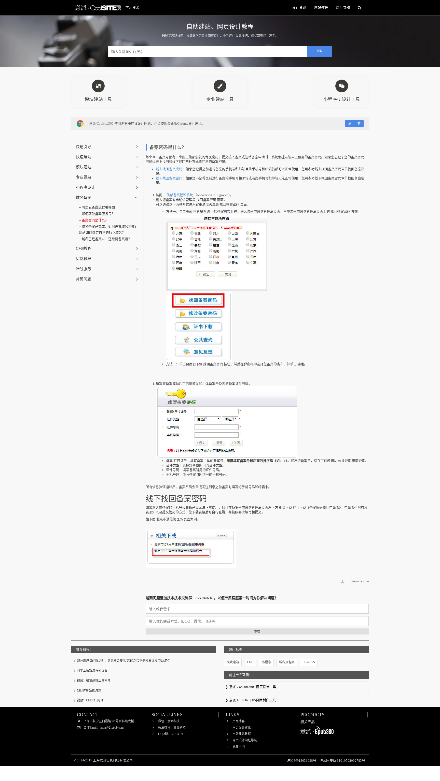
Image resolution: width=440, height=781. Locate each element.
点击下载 (354, 123)
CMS (250, 662)
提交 (257, 631)
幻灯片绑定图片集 (89, 690)
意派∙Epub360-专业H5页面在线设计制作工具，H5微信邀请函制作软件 (296, 700)
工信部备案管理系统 (178, 195)
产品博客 (238, 721)
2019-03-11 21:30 (359, 581)
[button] (107, 146)
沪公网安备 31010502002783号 (342, 760)
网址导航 (343, 7)
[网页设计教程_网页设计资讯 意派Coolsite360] (98, 7)
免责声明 (238, 746)
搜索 (319, 51)
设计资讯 (299, 7)
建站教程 (321, 7)
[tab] (107, 146)
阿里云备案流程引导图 (98, 207)
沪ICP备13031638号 (302, 760)
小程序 (266, 662)
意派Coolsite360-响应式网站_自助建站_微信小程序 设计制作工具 (296, 687)
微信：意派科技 (169, 721)
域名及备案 (286, 662)
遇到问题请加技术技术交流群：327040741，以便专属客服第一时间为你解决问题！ (212, 597)
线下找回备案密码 (169, 178)
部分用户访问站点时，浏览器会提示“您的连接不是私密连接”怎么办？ (124, 660)
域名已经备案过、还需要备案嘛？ (106, 239)
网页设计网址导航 (244, 740)
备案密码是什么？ (95, 220)
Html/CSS (308, 662)
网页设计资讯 (241, 727)
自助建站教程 (241, 734)
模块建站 (233, 662)
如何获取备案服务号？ (98, 214)
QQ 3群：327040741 (171, 734)
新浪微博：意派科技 (172, 727)
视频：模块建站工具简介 (94, 680)
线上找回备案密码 (169, 169)
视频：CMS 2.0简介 (90, 700)
